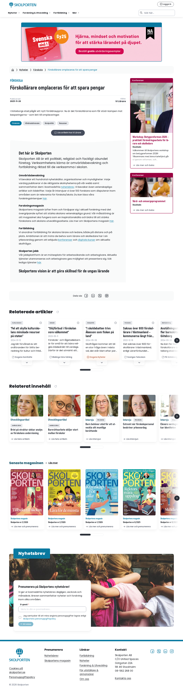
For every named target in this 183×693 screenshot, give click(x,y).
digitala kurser (86, 239)
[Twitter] (100, 296)
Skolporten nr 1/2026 (94, 522)
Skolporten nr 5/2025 (169, 522)
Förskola (38, 69)
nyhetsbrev (67, 187)
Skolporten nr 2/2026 (56, 522)
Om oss (84, 679)
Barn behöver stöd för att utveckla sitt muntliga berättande (100, 427)
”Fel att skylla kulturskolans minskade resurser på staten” (25, 332)
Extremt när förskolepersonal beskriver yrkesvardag (138, 425)
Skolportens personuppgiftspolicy (39, 618)
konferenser (65, 239)
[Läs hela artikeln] (27, 405)
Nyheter (23, 69)
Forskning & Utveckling (93, 665)
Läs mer (53, 462)
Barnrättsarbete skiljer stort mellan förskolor (63, 431)
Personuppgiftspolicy (22, 677)
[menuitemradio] (14, 13)
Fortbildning (87, 655)
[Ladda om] (57, 312)
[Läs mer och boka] (151, 108)
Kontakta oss (123, 678)
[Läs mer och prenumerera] (27, 492)
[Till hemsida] (19, 655)
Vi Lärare (120, 101)
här (45, 198)
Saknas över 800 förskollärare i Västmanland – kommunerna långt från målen (138, 332)
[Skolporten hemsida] (22, 5)
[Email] (106, 296)
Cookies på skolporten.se (17, 670)
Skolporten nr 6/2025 (131, 522)
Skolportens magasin (57, 660)
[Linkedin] (93, 296)
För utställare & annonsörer (89, 672)
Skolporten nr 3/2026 (19, 522)
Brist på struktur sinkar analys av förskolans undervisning (26, 431)
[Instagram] (172, 651)
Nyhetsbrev (51, 655)
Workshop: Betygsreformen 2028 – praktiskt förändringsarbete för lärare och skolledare (151, 140)
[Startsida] (12, 70)
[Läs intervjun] (101, 405)
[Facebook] (86, 296)
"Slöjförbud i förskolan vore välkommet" (62, 330)
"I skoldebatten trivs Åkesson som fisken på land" (100, 332)
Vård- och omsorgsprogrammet (149, 201)
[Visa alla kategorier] (40, 323)
